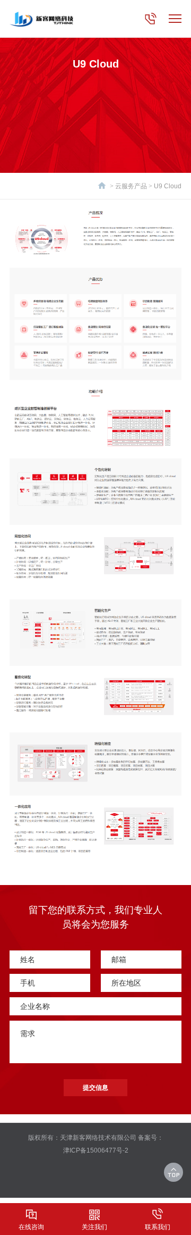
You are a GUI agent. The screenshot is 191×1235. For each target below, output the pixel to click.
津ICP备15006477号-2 (95, 1150)
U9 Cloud (167, 186)
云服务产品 (131, 186)
